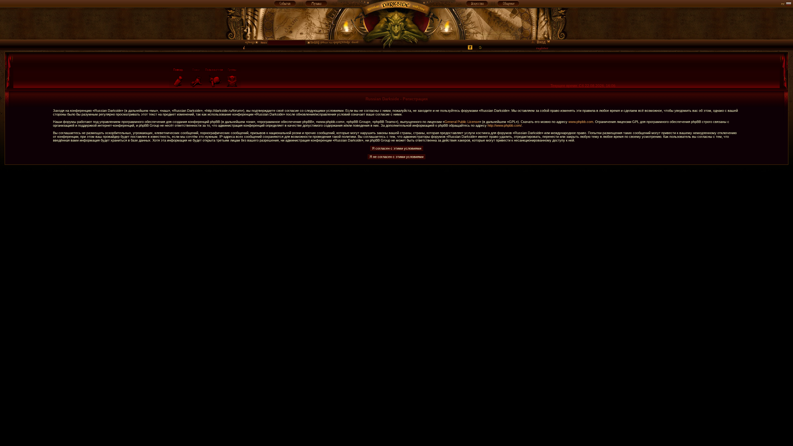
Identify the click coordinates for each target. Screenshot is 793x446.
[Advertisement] (396, 179)
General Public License (462, 122)
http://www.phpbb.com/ (505, 125)
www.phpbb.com (580, 122)
